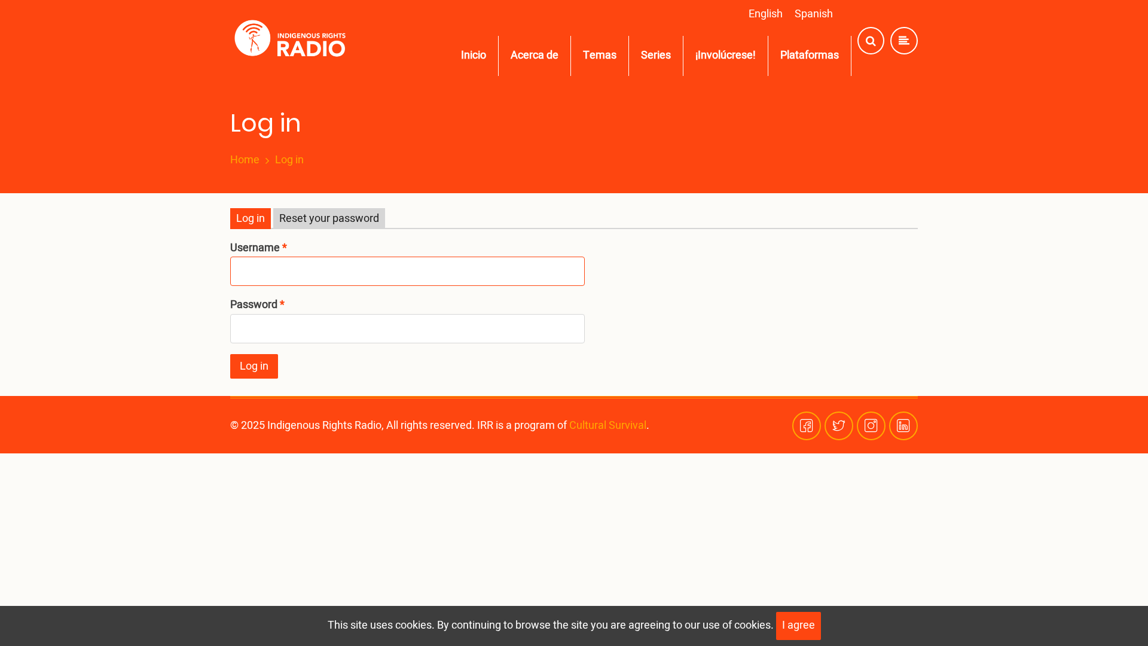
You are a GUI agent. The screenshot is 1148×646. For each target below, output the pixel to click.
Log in (250, 219)
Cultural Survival (607, 426)
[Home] (292, 41)
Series (656, 55)
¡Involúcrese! (725, 55)
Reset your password (329, 219)
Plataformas (809, 55)
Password (253, 305)
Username (255, 248)
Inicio (473, 55)
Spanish (814, 14)
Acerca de (534, 55)
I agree (798, 625)
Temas (599, 55)
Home (244, 160)
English (766, 14)
